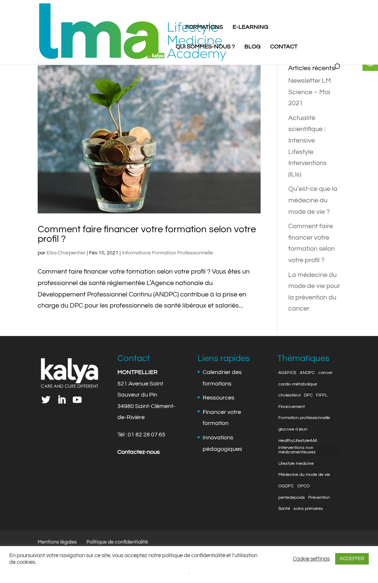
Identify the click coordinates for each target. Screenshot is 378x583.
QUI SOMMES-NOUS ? (205, 46)
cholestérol (289, 395)
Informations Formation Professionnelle (167, 253)
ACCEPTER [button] (352, 558)
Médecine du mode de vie (304, 475)
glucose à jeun (292, 429)
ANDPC (307, 373)
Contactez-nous (138, 452)
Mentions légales (57, 542)
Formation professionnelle (304, 418)
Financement (291, 407)
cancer (325, 373)
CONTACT (284, 46)
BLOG (252, 46)
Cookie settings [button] (311, 559)
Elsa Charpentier (66, 253)
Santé (284, 509)
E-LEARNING (250, 27)
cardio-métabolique (297, 384)
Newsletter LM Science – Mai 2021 (309, 92)
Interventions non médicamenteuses (297, 450)
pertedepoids (291, 497)
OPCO (303, 486)
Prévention (319, 497)
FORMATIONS (204, 27)
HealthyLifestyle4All (297, 441)
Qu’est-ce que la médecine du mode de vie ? (312, 200)
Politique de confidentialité (117, 542)
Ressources (218, 398)
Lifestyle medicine (296, 464)
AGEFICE (287, 373)
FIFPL (321, 395)
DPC (308, 395)
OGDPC (286, 486)
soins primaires (308, 509)
